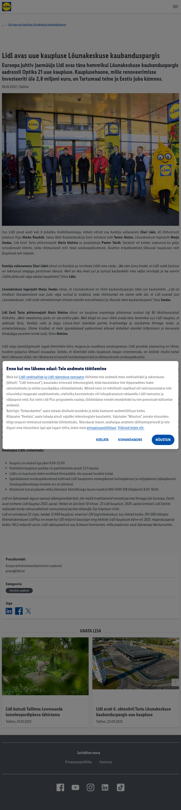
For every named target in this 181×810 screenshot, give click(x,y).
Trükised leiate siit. (131, 427)
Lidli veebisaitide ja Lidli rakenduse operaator (51, 377)
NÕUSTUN (163, 439)
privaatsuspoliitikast (101, 427)
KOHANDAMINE (130, 439)
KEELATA (102, 439)
